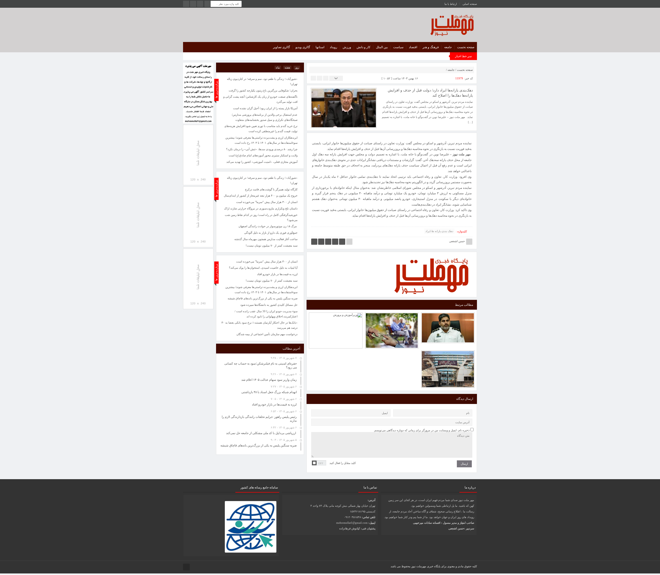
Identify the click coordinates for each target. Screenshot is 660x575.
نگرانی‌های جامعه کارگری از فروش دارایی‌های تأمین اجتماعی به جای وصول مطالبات (447, 354)
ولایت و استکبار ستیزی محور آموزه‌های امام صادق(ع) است (263, 155)
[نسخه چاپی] (313, 78)
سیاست (398, 47)
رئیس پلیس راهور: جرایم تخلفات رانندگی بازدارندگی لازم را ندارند (447, 316)
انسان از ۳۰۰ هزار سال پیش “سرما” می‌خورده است (267, 261)
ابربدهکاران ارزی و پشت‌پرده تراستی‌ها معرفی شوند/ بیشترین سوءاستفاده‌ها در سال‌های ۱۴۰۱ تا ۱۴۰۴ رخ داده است (261, 289)
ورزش (347, 47)
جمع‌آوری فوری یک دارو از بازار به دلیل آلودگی (271, 232)
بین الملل (382, 47)
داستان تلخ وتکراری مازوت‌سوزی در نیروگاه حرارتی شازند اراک (261, 208)
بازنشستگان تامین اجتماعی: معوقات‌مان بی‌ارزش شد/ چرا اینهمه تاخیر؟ (392, 315)
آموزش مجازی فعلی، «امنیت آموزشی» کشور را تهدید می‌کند (262, 161)
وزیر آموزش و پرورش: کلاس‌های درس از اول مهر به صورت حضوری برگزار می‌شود (336, 315)
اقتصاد (413, 47)
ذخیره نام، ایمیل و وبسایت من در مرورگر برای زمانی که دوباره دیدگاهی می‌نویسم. (421, 430)
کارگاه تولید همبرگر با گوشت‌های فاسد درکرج (271, 189)
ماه (278, 67)
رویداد (333, 47)
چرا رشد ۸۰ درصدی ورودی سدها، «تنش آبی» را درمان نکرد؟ (262, 149)
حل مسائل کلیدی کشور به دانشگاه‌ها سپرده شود (269, 304)
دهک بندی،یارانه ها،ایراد (439, 231)
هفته (287, 67)
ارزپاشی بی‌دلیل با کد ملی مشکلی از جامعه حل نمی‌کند (261, 433)
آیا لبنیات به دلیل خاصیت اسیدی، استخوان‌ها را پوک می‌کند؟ (263, 267)
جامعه (448, 47)
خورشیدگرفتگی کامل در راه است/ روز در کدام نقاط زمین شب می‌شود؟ (261, 217)
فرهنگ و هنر (431, 47)
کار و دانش (363, 47)
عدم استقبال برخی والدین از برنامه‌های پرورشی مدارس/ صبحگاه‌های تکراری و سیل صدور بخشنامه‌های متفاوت (265, 117)
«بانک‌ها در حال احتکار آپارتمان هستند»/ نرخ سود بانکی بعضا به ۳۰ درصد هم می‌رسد (259, 325)
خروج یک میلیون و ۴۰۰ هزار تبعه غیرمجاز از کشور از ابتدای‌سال (261, 195)
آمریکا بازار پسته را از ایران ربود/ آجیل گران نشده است (265, 108)
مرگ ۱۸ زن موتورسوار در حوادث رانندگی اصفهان (268, 226)
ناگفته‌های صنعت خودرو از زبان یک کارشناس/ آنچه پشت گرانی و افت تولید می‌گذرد (260, 99)
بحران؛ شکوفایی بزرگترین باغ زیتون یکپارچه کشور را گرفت (263, 90)
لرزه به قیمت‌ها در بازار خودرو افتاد (277, 274)
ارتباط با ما (450, 3)
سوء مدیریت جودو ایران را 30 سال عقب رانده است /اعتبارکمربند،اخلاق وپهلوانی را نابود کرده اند (266, 314)
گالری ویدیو (302, 47)
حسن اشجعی (457, 241)
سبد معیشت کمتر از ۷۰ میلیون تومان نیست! (272, 280)
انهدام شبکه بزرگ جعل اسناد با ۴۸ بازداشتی (269, 392)
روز (297, 67)
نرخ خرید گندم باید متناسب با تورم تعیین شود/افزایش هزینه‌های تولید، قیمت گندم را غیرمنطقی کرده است (261, 128)
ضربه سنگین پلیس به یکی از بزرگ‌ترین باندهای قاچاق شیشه (263, 298)
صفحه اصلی (470, 3)
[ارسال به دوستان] (325, 78)
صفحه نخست (465, 47)
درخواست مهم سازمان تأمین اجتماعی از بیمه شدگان (267, 334)
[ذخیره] (319, 78)
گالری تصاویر (281, 47)
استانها (320, 47)
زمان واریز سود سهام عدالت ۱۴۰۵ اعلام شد (269, 380)
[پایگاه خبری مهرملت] (429, 24)
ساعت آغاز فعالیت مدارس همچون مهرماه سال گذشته (266, 239)
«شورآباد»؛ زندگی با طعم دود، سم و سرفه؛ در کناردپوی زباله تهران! (262, 180)
